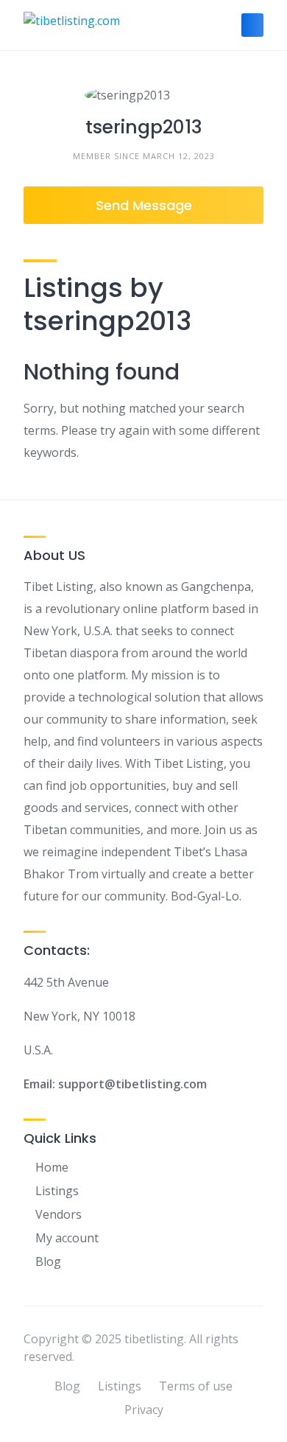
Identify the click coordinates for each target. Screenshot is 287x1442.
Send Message (144, 205)
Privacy (143, 1409)
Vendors (58, 1214)
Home (51, 1167)
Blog (48, 1261)
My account (67, 1238)
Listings (57, 1191)
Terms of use (196, 1386)
